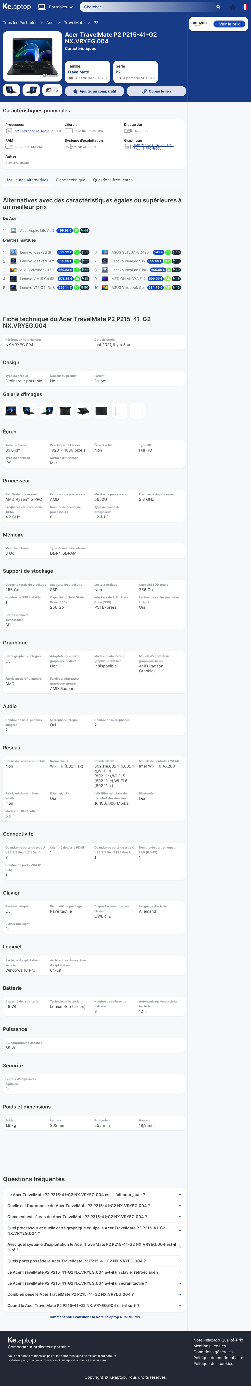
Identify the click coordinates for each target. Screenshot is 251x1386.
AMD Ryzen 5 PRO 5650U (32, 131)
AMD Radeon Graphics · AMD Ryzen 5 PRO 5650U (153, 146)
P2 (96, 22)
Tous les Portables (20, 22)
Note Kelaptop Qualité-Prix (218, 1340)
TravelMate (74, 22)
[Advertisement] (218, 107)
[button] (232, 7)
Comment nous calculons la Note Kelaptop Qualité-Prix (94, 1317)
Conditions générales (213, 1351)
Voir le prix (229, 24)
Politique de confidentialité (218, 1357)
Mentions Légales (209, 1345)
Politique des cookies (213, 1363)
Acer (50, 22)
